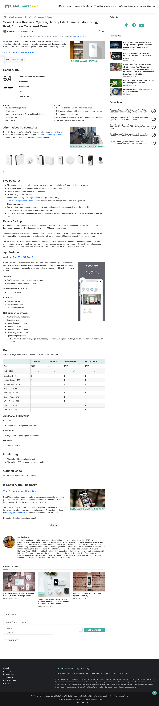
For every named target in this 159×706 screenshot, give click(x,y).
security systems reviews (15, 513)
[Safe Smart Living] (20, 6)
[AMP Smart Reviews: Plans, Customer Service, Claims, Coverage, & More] (19, 581)
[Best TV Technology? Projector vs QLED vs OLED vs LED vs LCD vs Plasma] (116, 56)
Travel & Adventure (104, 6)
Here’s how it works (80, 36)
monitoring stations (18, 185)
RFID (23, 213)
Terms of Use (8, 677)
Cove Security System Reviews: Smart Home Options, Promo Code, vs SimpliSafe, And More (128, 142)
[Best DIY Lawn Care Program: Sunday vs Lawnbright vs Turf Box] (116, 83)
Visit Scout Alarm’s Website (19, 52)
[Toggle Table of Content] (21, 60)
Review (54, 525)
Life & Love (64, 6)
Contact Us (7, 671)
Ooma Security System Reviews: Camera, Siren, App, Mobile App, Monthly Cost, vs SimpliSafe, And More (129, 126)
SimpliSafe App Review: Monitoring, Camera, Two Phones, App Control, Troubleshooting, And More (129, 135)
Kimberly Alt (12, 31)
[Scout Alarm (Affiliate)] (54, 156)
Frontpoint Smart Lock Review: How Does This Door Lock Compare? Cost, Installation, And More (129, 111)
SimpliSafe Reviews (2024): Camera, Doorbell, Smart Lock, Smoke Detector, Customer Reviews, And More (54, 602)
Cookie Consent (9, 680)
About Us (145, 6)
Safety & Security (127, 6)
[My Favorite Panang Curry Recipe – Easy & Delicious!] (116, 91)
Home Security (31, 17)
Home (7, 17)
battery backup (36, 225)
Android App (10, 257)
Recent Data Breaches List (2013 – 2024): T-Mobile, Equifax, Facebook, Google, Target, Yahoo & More (137, 44)
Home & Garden (82, 6)
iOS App (27, 257)
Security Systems (44, 17)
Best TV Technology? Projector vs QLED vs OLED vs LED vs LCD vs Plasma (137, 56)
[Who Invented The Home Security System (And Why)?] (89, 581)
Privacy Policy (8, 674)
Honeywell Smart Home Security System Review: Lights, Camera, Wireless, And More (129, 118)
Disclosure (7, 683)
